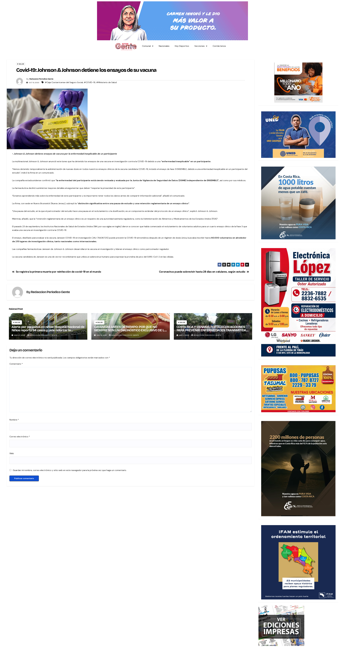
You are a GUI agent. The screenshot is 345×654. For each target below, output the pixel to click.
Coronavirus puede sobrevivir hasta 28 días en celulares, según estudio (202, 271)
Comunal (146, 46)
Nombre (14, 419)
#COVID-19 (89, 82)
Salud (21, 64)
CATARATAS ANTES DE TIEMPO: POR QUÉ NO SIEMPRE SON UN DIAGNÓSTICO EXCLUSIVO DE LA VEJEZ (130, 330)
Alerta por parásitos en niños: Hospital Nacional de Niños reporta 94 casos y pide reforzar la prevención (48, 330)
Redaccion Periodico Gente (41, 79)
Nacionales (164, 46)
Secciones (199, 46)
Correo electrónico (19, 436)
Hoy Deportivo (182, 46)
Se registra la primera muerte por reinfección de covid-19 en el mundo (58, 271)
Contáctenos (219, 46)
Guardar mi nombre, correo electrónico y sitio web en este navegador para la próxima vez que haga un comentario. (70, 470)
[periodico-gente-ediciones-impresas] (281, 625)
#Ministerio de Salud (106, 82)
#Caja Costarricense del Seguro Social (64, 82)
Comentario (16, 363)
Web (11, 453)
